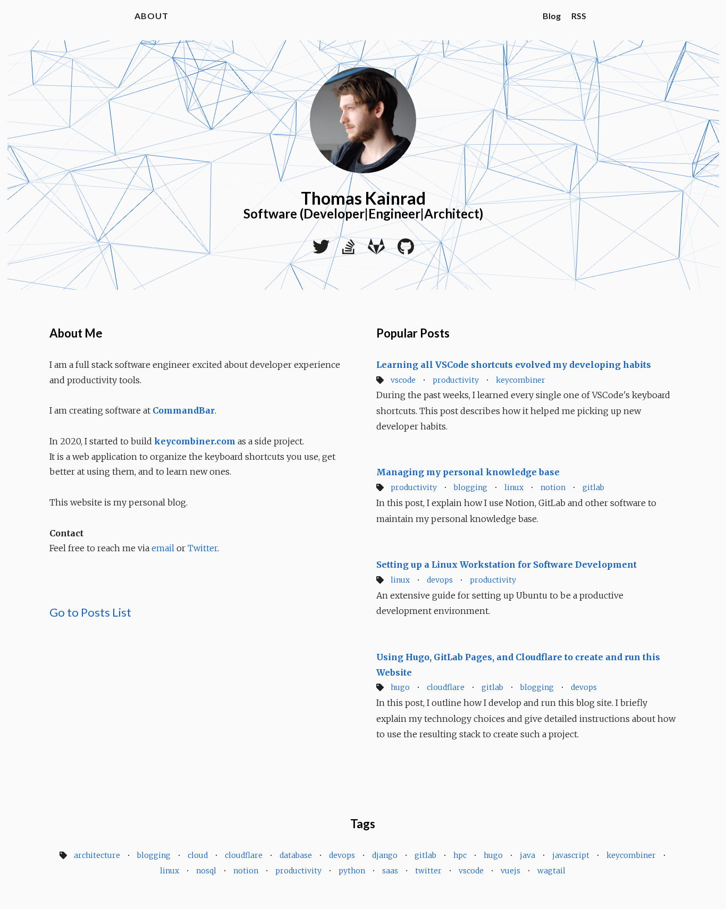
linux (514, 487)
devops (440, 580)
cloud (198, 855)
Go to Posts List (90, 612)
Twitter (202, 548)
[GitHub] (406, 250)
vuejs (510, 871)
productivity (456, 380)
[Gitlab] (376, 250)
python (352, 871)
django (385, 855)
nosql (206, 871)
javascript (570, 855)
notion (553, 487)
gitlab (593, 487)
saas (390, 871)
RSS (578, 16)
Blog (552, 16)
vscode (403, 380)
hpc (460, 855)
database (296, 855)
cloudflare (446, 687)
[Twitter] (321, 250)
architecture (97, 855)
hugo (400, 687)
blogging (470, 487)
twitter (428, 871)
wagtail (551, 871)
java (527, 855)
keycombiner (520, 380)
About (151, 16)
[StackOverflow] (348, 250)
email (162, 548)
